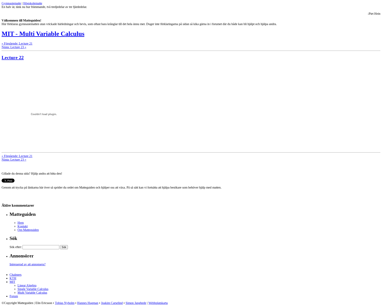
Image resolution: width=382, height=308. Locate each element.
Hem (21, 222)
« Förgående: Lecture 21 (17, 43)
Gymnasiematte (11, 3)
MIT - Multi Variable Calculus (43, 33)
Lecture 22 (13, 57)
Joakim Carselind (112, 303)
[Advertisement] (48, 70)
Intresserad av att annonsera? (28, 264)
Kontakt (23, 226)
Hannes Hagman (87, 303)
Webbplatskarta (158, 303)
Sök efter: (16, 247)
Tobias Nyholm (64, 303)
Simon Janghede (136, 303)
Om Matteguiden (28, 230)
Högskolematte (32, 3)
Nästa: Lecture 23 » (14, 47)
